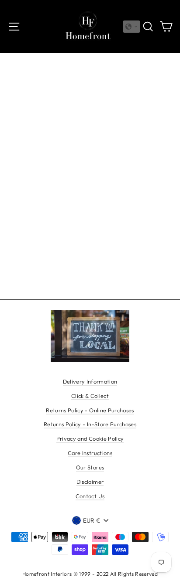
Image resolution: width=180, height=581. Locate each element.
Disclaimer (90, 481)
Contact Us (90, 496)
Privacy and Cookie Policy (90, 438)
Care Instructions (90, 452)
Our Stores (90, 467)
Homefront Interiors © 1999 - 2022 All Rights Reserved (90, 574)
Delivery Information (90, 381)
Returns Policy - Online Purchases (90, 410)
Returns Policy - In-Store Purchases (90, 424)
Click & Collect (90, 395)
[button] (131, 26)
